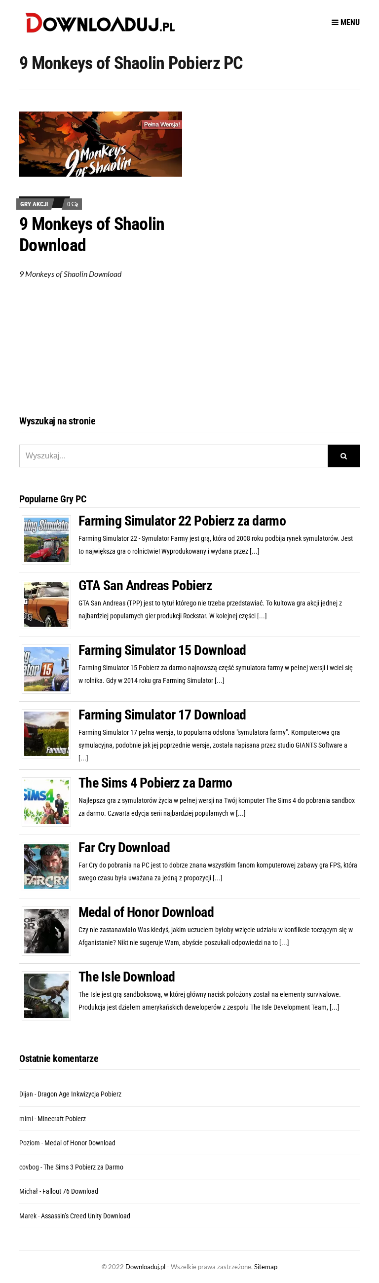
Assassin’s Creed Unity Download (85, 1216)
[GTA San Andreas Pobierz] (50, 604)
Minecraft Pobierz (62, 1119)
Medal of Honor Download (146, 912)
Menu (349, 22)
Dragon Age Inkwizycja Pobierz (79, 1094)
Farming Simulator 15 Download (162, 650)
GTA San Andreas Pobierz (145, 585)
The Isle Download (126, 977)
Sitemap (265, 1267)
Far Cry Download (124, 847)
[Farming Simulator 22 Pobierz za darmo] (50, 539)
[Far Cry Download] (50, 866)
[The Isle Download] (50, 995)
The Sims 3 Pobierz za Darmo (83, 1167)
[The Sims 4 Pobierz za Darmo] (50, 801)
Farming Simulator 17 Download (162, 715)
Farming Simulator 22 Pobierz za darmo (182, 521)
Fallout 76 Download (70, 1191)
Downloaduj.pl (145, 1267)
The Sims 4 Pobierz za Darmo (155, 783)
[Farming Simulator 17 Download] (50, 733)
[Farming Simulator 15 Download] (50, 669)
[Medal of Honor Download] (50, 931)
